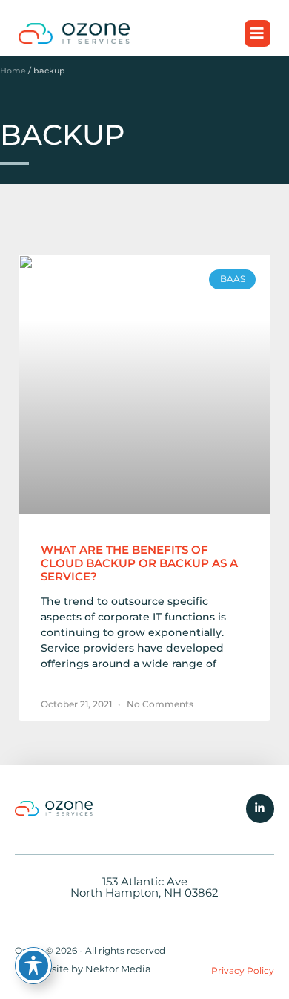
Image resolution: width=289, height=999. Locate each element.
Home (13, 70)
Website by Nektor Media (90, 969)
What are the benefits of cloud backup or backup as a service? (139, 563)
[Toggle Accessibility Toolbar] (33, 965)
